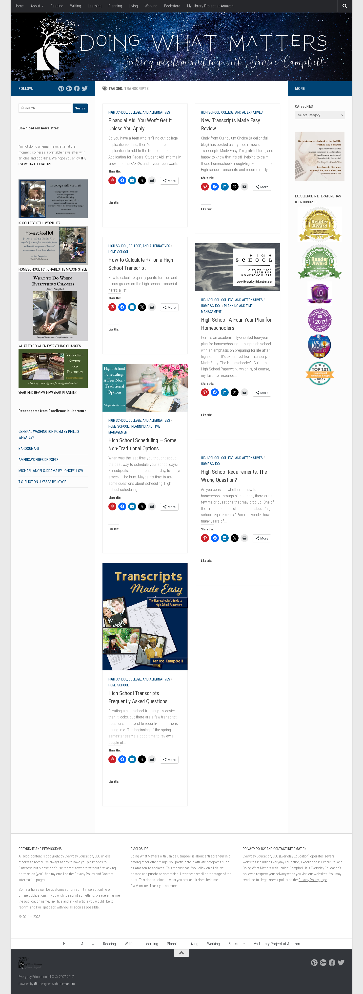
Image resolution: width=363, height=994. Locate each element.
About (35, 6)
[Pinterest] (61, 88)
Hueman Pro (67, 984)
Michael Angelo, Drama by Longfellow (51, 471)
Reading (57, 6)
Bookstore (172, 6)
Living (133, 6)
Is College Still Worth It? (39, 223)
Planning (115, 6)
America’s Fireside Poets (39, 459)
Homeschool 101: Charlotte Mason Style (53, 269)
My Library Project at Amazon (210, 6)
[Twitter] (85, 88)
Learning (94, 6)
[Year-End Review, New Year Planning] (53, 369)
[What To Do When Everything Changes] (53, 307)
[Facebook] (77, 88)
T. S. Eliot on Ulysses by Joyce (42, 482)
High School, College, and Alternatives (139, 112)
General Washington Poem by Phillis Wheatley (49, 434)
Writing (75, 6)
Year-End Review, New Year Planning (48, 392)
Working (151, 6)
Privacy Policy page (313, 880)
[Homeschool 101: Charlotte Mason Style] (53, 246)
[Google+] (69, 88)
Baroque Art (29, 448)
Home (19, 6)
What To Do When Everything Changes (50, 346)
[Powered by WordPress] (35, 983)
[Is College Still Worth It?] (53, 199)
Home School (118, 252)
